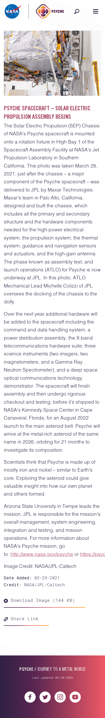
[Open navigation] (95, 11)
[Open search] (76, 11)
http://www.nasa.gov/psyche (41, 554)
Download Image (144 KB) (41, 600)
